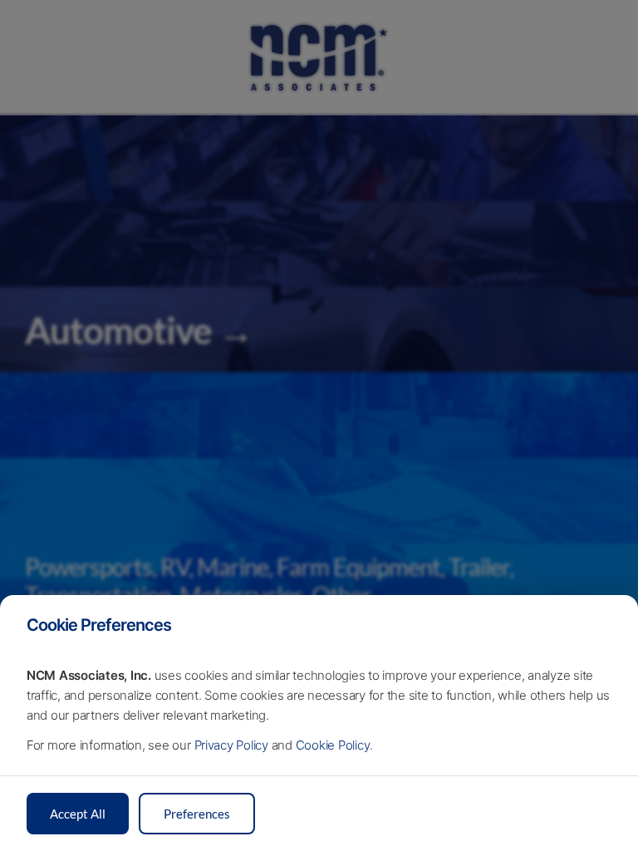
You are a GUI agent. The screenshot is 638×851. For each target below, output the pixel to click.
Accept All (78, 813)
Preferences (197, 813)
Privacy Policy (231, 745)
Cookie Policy (333, 745)
